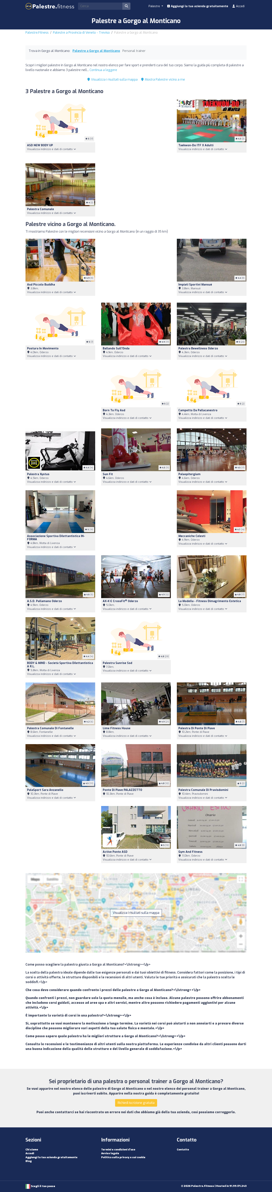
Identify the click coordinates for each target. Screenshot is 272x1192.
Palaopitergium (189, 474)
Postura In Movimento (43, 348)
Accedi (240, 6)
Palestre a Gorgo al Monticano (96, 51)
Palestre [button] (155, 6)
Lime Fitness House (116, 728)
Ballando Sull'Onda (116, 348)
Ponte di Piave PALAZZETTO (122, 790)
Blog (28, 1161)
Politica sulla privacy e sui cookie (123, 1157)
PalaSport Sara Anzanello (45, 790)
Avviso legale (110, 1153)
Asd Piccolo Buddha (41, 285)
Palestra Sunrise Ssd (117, 663)
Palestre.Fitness (37, 32)
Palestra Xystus (38, 474)
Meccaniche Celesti (191, 536)
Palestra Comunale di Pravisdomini (203, 790)
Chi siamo (31, 1149)
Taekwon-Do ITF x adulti (195, 145)
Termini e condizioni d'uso (118, 1149)
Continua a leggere (103, 70)
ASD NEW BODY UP (40, 145)
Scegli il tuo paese (42, 1186)
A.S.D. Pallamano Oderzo (44, 601)
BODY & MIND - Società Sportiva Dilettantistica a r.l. (60, 664)
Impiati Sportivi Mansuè (195, 285)
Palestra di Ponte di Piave (196, 728)
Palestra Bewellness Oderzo (198, 348)
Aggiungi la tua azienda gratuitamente (199, 6)
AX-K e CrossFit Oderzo (120, 601)
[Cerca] (126, 6)
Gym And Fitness (190, 852)
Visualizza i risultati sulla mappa (114, 79)
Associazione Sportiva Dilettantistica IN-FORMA (56, 537)
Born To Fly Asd (114, 410)
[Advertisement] (136, 129)
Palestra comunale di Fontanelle (50, 728)
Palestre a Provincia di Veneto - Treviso (81, 32)
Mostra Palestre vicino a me (164, 79)
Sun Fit (108, 474)
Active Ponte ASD (115, 852)
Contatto (183, 1149)
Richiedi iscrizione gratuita (136, 1103)
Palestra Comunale (40, 209)
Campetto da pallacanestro (197, 410)
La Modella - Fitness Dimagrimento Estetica (209, 601)
